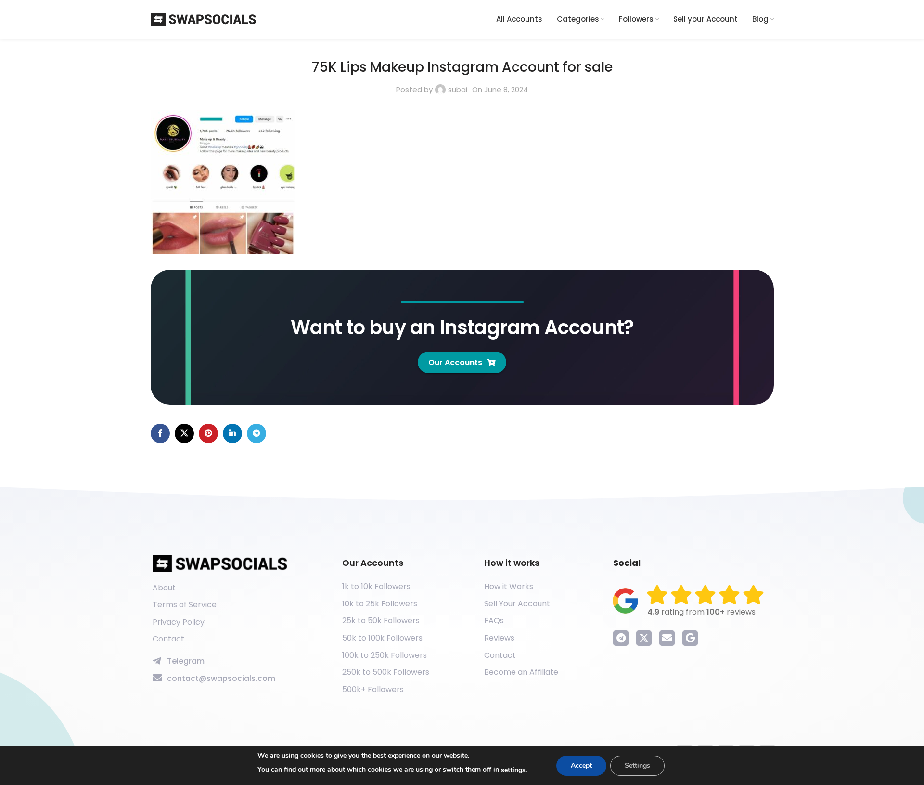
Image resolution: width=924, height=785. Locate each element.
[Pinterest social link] (208, 433)
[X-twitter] (644, 638)
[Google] (690, 638)
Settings (637, 765)
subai (457, 89)
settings (513, 769)
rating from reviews (701, 611)
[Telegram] (621, 638)
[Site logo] (204, 18)
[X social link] (184, 433)
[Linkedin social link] (232, 433)
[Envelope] (667, 638)
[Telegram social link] (256, 433)
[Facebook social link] (160, 433)
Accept (581, 765)
